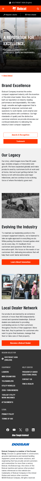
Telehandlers (8, 381)
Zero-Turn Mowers (10, 390)
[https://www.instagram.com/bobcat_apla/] (27, 430)
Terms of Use (7, 419)
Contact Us (27, 379)
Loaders (5, 372)
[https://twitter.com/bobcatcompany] (20, 430)
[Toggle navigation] (4, 9)
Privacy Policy (8, 414)
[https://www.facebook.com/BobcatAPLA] (7, 430)
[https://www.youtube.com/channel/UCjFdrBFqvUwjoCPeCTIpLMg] (14, 430)
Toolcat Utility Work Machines (8, 396)
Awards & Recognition (20, 135)
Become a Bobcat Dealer (20, 343)
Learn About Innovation (20, 262)
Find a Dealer (27, 384)
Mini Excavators (8, 376)
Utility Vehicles (8, 386)
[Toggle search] (37, 9)
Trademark (20, 141)
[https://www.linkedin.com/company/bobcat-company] (33, 430)
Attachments (7, 402)
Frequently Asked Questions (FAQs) (29, 373)
